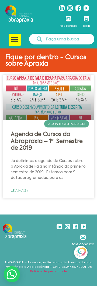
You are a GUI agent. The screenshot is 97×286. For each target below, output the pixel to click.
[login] (86, 18)
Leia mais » (19, 191)
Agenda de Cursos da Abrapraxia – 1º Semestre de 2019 (47, 140)
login (86, 26)
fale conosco (68, 26)
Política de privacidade (48, 271)
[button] (15, 40)
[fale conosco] (68, 18)
